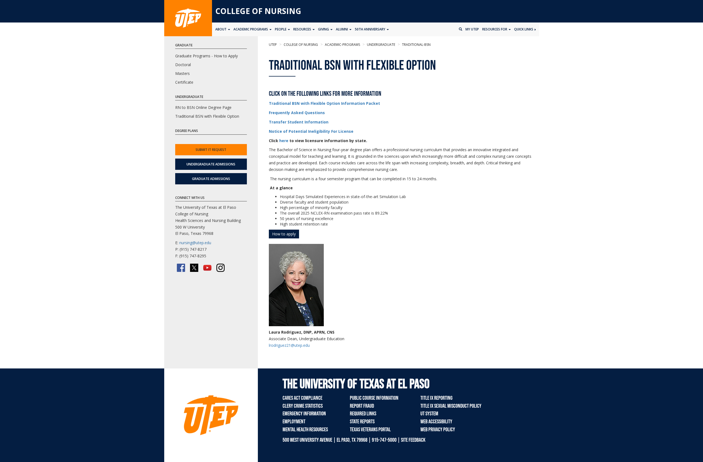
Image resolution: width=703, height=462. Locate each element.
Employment (294, 421)
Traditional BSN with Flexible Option (207, 116)
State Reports (362, 421)
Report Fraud (362, 406)
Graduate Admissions (211, 178)
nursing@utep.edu (195, 242)
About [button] (221, 29)
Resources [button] (302, 29)
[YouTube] (207, 268)
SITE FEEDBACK (413, 440)
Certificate (184, 82)
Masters (182, 73)
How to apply (284, 233)
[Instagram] (220, 268)
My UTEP (472, 29)
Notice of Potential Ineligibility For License (311, 131)
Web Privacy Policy (437, 429)
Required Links (363, 413)
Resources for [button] (495, 29)
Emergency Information (304, 413)
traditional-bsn (416, 44)
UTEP (273, 44)
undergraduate (380, 44)
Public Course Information (374, 398)
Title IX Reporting (436, 398)
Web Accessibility (436, 421)
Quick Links (524, 29)
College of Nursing (258, 11)
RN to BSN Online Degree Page (203, 107)
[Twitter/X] (194, 268)
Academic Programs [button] (251, 29)
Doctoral (183, 64)
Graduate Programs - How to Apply (206, 55)
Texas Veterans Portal (370, 429)
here (283, 140)
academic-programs (342, 44)
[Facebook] (181, 268)
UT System (429, 413)
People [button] (281, 29)
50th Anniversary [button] (370, 29)
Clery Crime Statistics (303, 406)
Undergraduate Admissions (210, 164)
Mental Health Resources (305, 429)
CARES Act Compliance (302, 398)
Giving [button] (324, 29)
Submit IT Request (211, 149)
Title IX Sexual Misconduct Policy (450, 406)
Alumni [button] (342, 29)
